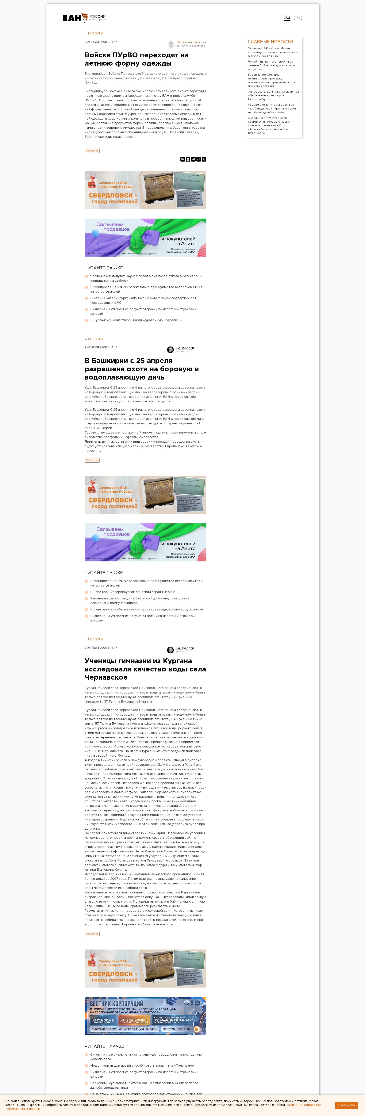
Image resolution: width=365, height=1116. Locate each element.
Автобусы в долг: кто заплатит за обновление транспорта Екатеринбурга (273, 95)
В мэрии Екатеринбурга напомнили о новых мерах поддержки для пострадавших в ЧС (143, 300)
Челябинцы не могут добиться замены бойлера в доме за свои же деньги (271, 65)
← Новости (94, 33)
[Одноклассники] (188, 159)
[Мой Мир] (198, 159)
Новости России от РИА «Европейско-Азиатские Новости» (75, 18)
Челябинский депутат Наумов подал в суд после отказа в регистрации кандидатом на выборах (146, 278)
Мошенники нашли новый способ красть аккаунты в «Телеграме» (142, 1065)
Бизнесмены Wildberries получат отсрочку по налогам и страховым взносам (143, 311)
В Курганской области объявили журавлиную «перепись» (136, 320)
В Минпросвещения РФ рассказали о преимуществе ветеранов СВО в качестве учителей (146, 289)
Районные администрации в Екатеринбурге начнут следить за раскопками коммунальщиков (139, 601)
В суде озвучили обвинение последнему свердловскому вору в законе (146, 609)
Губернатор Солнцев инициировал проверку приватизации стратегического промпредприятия (271, 80)
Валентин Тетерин (191, 42)
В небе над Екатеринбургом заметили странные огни (132, 592)
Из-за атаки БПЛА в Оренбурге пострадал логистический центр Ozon (146, 1094)
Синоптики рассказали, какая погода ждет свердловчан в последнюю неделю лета (146, 1057)
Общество (92, 151)
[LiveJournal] (204, 159)
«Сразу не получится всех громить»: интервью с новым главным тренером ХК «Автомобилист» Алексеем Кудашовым (269, 125)
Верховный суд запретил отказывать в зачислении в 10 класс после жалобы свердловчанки (144, 1085)
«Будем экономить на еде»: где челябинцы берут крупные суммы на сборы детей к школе (272, 109)
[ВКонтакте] (182, 159)
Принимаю (346, 1105)
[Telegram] (193, 159)
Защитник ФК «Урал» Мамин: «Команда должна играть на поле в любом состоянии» (273, 52)
